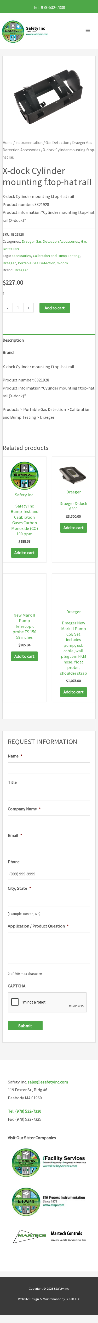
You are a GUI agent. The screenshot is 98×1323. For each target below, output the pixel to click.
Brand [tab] (8, 352)
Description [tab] (13, 340)
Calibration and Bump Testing (56, 255)
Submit (25, 1025)
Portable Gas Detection (36, 262)
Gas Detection (57, 142)
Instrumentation (29, 142)
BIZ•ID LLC (73, 1299)
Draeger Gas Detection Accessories (50, 241)
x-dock (62, 262)
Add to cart (55, 307)
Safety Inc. (24, 494)
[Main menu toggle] (89, 30)
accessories (21, 255)
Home (8, 142)
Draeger (9, 262)
